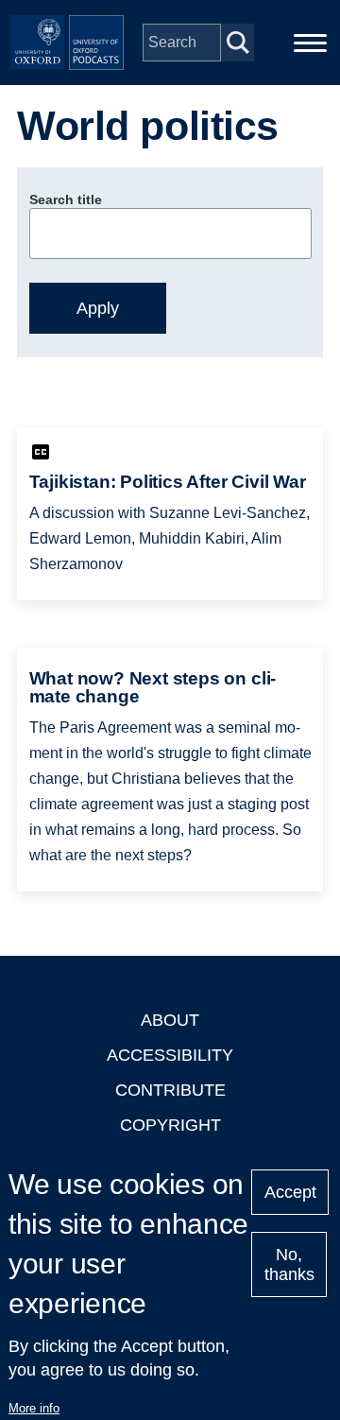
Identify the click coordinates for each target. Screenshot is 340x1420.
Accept (290, 1192)
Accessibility (170, 1055)
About (170, 1020)
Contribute (170, 1090)
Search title (65, 199)
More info (34, 1408)
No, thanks (289, 1264)
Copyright (170, 1125)
